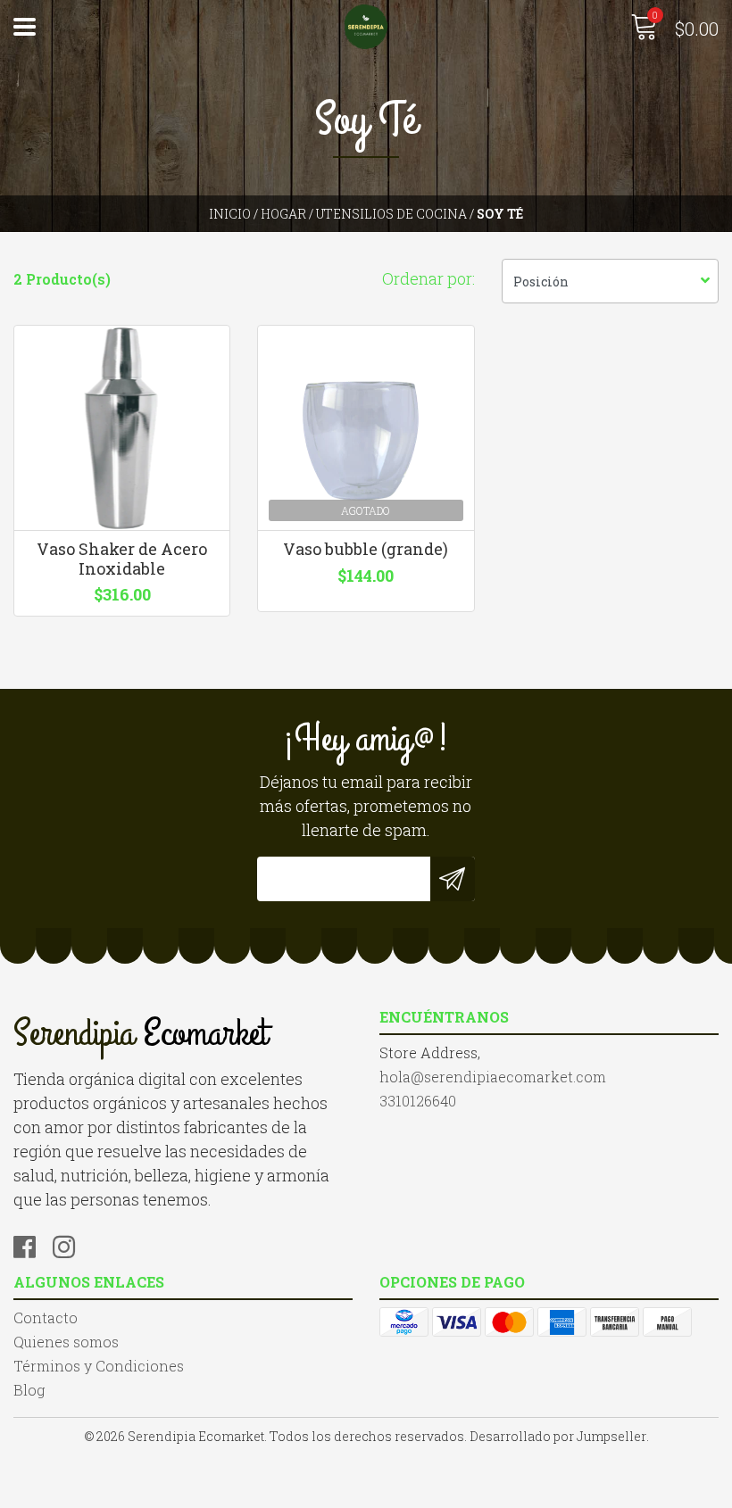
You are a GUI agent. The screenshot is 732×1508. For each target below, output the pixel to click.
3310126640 (417, 1100)
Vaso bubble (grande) (365, 548)
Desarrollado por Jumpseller (558, 1436)
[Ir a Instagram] (70, 1244)
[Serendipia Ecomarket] (366, 27)
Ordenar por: (428, 278)
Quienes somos (66, 1341)
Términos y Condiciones (98, 1365)
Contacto (45, 1317)
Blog (29, 1389)
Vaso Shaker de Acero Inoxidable (122, 558)
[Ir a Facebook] (31, 1244)
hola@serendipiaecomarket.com (492, 1076)
